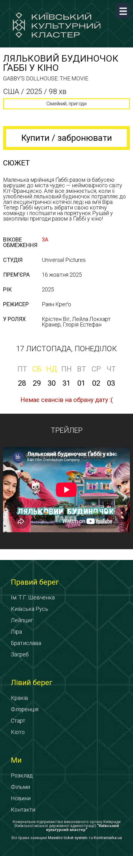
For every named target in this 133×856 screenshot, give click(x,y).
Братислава (26, 643)
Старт (18, 720)
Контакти (23, 809)
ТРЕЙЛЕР (67, 430)
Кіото (18, 732)
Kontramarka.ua (108, 837)
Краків (19, 698)
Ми (16, 760)
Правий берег (35, 582)
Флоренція (24, 709)
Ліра (16, 631)
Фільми (20, 787)
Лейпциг (22, 620)
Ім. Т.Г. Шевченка (33, 597)
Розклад (22, 775)
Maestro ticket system (68, 837)
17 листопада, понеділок (66, 348)
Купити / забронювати (66, 138)
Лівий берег (32, 682)
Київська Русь (29, 609)
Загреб (20, 654)
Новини (21, 798)
